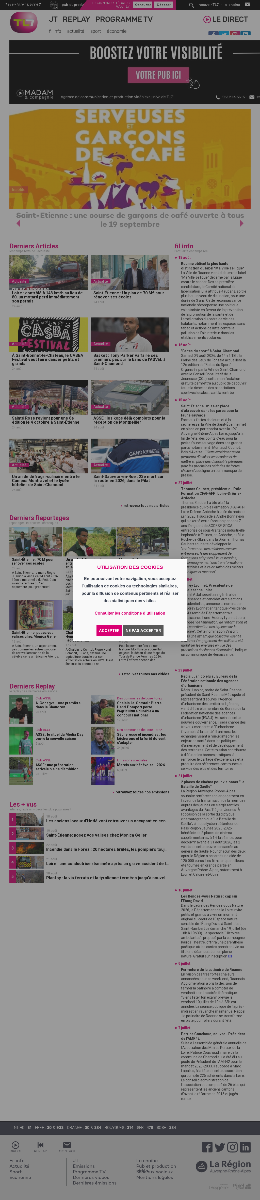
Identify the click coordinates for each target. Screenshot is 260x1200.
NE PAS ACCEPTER (143, 630)
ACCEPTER (109, 630)
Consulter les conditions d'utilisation (130, 613)
